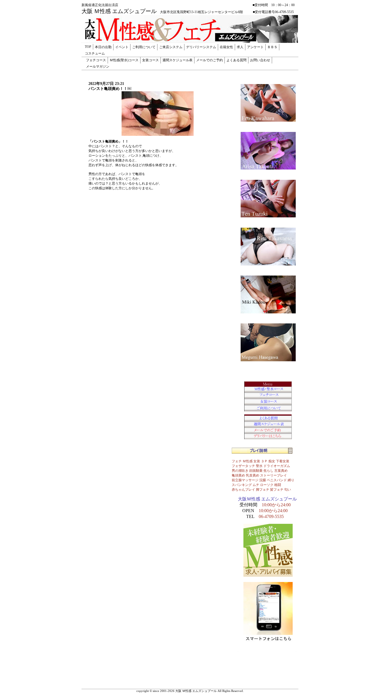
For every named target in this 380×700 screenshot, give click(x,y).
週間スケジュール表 (177, 60)
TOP (88, 46)
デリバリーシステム (201, 47)
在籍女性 (226, 47)
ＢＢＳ (272, 47)
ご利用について (144, 47)
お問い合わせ (260, 60)
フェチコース (96, 60)
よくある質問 (236, 60)
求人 (240, 47)
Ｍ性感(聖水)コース (124, 60)
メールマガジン (97, 66)
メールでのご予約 (209, 60)
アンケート (255, 47)
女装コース (150, 60)
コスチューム (95, 53)
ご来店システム (170, 47)
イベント (122, 47)
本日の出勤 (103, 47)
